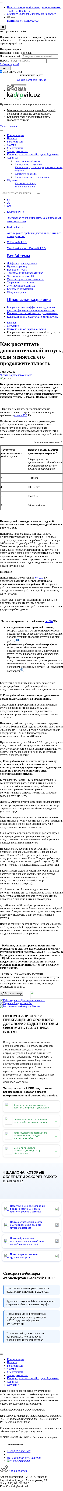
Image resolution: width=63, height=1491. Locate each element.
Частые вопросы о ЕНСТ (22, 276)
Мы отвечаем (15, 148)
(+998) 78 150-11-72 (18, 1451)
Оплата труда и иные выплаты (25, 279)
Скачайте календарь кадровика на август (31, 13)
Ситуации (13, 325)
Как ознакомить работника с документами (32, 313)
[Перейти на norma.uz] (16, 90)
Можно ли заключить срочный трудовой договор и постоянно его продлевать (31, 112)
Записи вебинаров (25, 186)
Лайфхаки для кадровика (22, 263)
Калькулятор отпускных (28, 164)
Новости (12, 138)
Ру (8, 199)
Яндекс (41, 79)
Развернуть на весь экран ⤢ (48, 442)
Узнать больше (9, 126)
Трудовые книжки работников (25, 272)
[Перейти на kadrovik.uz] (23, 98)
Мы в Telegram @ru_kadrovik (24, 1457)
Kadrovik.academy (25, 183)
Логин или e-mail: (10, 56)
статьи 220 (20, 415)
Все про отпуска (17, 269)
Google (21, 79)
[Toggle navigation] (1, 2)
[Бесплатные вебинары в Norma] (20, 1006)
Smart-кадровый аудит (27, 161)
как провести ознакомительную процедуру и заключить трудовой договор (25, 1336)
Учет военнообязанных (21, 285)
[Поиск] (38, 193)
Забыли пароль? (9, 64)
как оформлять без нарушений (26, 1318)
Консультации (15, 135)
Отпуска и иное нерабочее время (26, 329)
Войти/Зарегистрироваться (23, 20)
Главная (11, 322)
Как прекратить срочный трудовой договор (33, 154)
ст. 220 (39, 577)
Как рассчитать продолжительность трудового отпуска (28, 118)
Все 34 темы (18, 255)
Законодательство (17, 151)
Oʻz (9, 205)
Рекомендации (15, 141)
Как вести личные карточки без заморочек (32, 316)
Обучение (13, 180)
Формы (11, 144)
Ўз (8, 202)
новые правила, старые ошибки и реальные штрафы (30, 1303)
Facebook (31, 79)
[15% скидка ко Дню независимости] (22, 1000)
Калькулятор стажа (26, 173)
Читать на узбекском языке (16, 374)
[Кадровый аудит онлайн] (16, 1003)
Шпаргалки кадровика (29, 299)
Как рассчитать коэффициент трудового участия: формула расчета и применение (31, 309)
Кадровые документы (20, 288)
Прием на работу (17, 266)
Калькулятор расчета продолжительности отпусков (38, 169)
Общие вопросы (16, 292)
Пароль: (4, 60)
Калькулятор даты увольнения (32, 177)
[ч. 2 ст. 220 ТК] (17, 641)
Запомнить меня (12, 71)
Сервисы (12, 157)
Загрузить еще (13, 993)
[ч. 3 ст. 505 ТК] (21, 670)
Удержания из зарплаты (21, 282)
